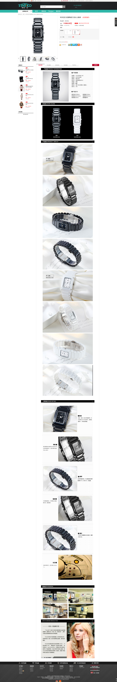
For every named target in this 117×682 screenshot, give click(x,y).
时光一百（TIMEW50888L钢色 (29, 78)
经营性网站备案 (66, 678)
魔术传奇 (58, 11)
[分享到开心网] (79, 45)
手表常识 (74, 65)
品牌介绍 (20, 667)
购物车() (91, 0)
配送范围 (51, 667)
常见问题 (51, 671)
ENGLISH (39, 0)
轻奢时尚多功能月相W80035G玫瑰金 (29, 87)
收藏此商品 (64, 44)
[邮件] (81, 45)
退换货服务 (62, 667)
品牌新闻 (20, 668)
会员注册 (31, 667)
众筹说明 (31, 671)
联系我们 (20, 672)
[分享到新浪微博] (69, 45)
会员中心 (87, 0)
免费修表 (71, 669)
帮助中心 (75, 0)
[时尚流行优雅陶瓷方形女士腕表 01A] (23, 59)
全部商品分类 (25, 11)
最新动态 (20, 669)
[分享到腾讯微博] (74, 45)
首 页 (36, 11)
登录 (70, 0)
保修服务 (61, 668)
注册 (72, 0)
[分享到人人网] (76, 45)
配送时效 (51, 669)
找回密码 (71, 667)
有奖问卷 (71, 668)
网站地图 (71, 671)
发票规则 (41, 668)
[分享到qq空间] (71, 45)
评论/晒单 (49, 65)
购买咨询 (57, 65)
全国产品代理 (81, 667)
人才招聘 (79, 0)
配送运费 (51, 668)
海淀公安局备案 (72, 678)
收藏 (35, 0)
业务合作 (82, 0)
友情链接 (20, 673)
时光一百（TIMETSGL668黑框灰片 (29, 70)
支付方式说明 (42, 667)
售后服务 (66, 65)
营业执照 (61, 678)
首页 (24, 14)
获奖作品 (44, 11)
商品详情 (40, 65)
